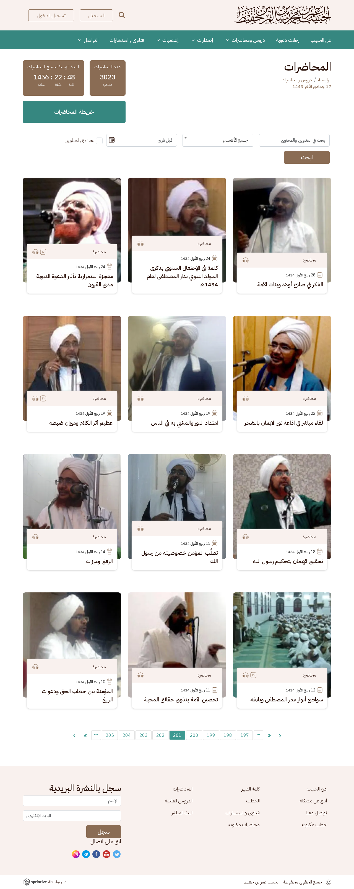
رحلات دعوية (288, 40)
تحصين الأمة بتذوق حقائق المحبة (181, 699)
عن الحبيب (321, 40)
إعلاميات (170, 40)
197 (245, 735)
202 (160, 735)
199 (211, 735)
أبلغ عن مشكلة (313, 800)
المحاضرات (182, 788)
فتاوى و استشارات (127, 40)
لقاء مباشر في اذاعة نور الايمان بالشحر (283, 423)
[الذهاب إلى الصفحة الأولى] (269, 735)
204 (127, 735)
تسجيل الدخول (51, 15)
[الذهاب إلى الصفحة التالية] (74, 735)
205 (110, 735)
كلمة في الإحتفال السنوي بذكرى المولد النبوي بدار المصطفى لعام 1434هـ (182, 276)
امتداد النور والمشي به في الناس (184, 423)
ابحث (307, 157)
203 (143, 735)
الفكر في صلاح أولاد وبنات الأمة (290, 284)
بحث (122, 14)
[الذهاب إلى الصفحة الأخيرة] (85, 735)
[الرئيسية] (283, 15)
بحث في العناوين (79, 140)
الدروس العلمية (178, 800)
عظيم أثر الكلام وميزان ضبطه (81, 423)
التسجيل (96, 15)
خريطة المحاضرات (74, 112)
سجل (104, 832)
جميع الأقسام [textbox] (235, 140)
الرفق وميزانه (99, 561)
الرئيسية (324, 80)
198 (228, 735)
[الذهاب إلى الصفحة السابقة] (280, 735)
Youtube (107, 854)
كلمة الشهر (250, 788)
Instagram (76, 854)
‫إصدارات (205, 40)
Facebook (96, 854)
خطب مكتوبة (314, 824)
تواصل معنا (316, 812)
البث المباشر (181, 812)
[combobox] (218, 140)
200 (194, 735)
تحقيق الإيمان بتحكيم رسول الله (288, 561)
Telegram (86, 854)
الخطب (253, 800)
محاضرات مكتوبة (244, 824)
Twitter (117, 854)
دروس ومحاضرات (248, 40)
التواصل (90, 40)
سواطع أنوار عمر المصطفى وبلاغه (286, 699)
